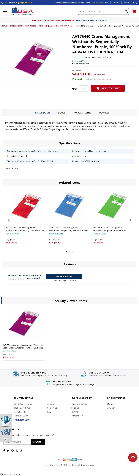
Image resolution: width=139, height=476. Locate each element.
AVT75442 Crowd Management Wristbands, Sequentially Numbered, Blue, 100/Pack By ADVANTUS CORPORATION (69, 229)
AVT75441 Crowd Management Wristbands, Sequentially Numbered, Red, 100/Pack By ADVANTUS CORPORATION (25, 229)
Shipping (75, 408)
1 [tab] (66, 251)
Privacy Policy (77, 415)
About (126, 2)
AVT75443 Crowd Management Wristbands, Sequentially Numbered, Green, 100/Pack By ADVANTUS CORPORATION (109, 229)
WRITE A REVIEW (64, 276)
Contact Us (52, 408)
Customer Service (79, 404)
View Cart (111, 408)
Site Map (111, 404)
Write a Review (104, 57)
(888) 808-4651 (25, 2)
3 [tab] (72, 251)
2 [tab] (69, 251)
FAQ (135, 2)
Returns (74, 411)
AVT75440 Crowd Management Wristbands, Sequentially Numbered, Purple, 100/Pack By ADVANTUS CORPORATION (24, 346)
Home (4, 25)
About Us (51, 404)
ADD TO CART (110, 88)
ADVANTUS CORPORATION (61, 25)
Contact (116, 2)
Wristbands (43, 25)
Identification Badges (27, 25)
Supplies (12, 25)
